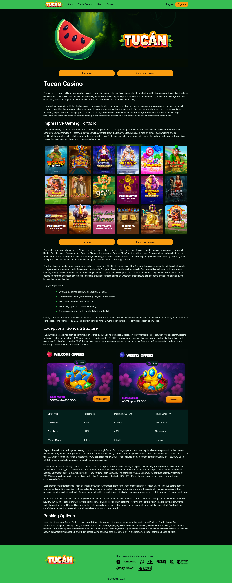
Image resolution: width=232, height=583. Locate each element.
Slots (70, 4)
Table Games (85, 4)
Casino (110, 4)
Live (99, 4)
